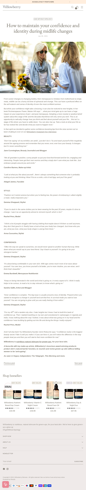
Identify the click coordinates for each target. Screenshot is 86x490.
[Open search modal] (72, 7)
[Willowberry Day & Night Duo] (73, 390)
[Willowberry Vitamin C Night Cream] (32, 390)
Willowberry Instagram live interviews (41, 132)
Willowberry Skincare (21, 477)
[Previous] (16, 2)
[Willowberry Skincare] (12, 7)
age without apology (43, 19)
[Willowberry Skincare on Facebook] (4, 469)
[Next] (69, 2)
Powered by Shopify (9, 479)
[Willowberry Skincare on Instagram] (7, 469)
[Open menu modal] (82, 7)
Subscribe (78, 461)
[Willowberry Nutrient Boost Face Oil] (53, 390)
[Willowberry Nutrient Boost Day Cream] (12, 390)
